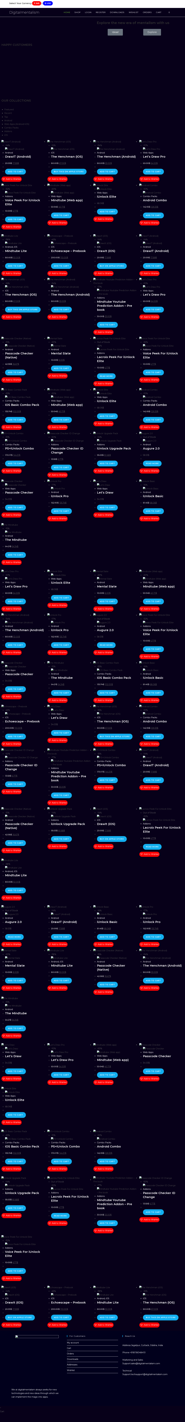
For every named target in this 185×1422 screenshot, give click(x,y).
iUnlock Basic (153, 496)
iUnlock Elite (106, 196)
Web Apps (148, 152)
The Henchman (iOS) (67, 156)
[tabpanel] (92, 185)
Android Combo (155, 200)
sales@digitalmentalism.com (145, 1363)
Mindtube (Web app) (67, 200)
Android (9, 152)
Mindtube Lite (16, 251)
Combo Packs (150, 196)
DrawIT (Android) (18, 156)
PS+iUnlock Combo (19, 448)
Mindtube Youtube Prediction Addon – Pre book (114, 306)
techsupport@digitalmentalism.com (149, 1374)
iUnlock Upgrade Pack (114, 448)
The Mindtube (16, 540)
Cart (69, 1348)
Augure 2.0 (151, 448)
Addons (9, 196)
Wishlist (71, 1370)
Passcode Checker (19, 492)
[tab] (9, 109)
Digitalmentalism (24, 12)
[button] (11, 179)
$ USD (48, 3)
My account (73, 1342)
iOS (52, 152)
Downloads (72, 1359)
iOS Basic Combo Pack (22, 405)
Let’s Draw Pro (154, 156)
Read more (106, 376)
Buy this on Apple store (69, 171)
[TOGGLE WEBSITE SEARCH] (175, 12)
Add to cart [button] (15, 171)
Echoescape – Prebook (68, 251)
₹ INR (36, 3)
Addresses (72, 1364)
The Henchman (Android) (116, 156)
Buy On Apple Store (112, 266)
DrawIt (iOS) (106, 251)
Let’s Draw (105, 492)
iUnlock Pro (60, 496)
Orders (70, 1353)
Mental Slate (61, 353)
